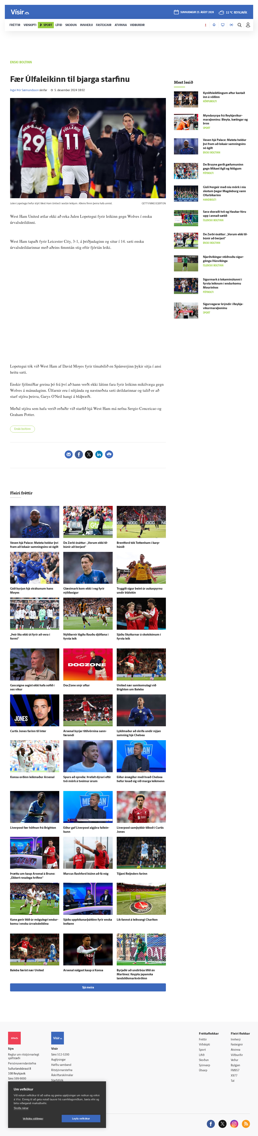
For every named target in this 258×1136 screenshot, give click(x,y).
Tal (232, 1081)
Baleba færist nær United (27, 970)
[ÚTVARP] (231, 25)
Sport (202, 1050)
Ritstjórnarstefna (61, 1070)
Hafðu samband (61, 1065)
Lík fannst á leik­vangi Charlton (137, 919)
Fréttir (203, 1039)
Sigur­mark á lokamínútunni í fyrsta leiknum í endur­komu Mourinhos (222, 283)
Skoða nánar (21, 1108)
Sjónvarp (204, 1065)
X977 (234, 1075)
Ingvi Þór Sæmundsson (24, 90)
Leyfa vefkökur (81, 1118)
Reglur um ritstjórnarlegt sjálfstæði (23, 1056)
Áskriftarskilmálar (62, 1075)
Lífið (202, 1055)
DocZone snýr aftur (76, 685)
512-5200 (63, 1054)
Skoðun (204, 1060)
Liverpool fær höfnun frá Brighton (33, 828)
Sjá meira (88, 987)
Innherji (236, 1039)
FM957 (235, 1070)
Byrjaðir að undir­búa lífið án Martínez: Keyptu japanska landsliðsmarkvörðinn (136, 974)
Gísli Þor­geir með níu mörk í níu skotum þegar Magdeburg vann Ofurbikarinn (224, 191)
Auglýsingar (58, 1059)
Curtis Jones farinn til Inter (28, 731)
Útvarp (203, 1070)
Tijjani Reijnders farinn (132, 873)
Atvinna (235, 1050)
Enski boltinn (22, 429)
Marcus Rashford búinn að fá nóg (85, 873)
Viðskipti (204, 1044)
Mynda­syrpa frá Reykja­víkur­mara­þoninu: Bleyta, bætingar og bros (225, 119)
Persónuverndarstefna (22, 1063)
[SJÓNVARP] (223, 25)
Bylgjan (235, 1065)
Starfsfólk (57, 1080)
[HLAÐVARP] (214, 25)
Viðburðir (237, 1055)
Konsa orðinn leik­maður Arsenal (32, 777)
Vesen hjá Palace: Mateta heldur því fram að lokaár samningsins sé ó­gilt (224, 144)
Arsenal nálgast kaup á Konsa (83, 970)
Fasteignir (237, 1044)
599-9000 (20, 1078)
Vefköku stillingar (33, 1118)
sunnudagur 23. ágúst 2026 (197, 12)
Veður (234, 1060)
